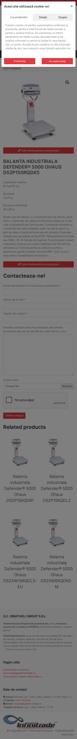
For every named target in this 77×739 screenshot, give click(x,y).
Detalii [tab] (43, 17)
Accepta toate (57, 61)
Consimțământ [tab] (18, 17)
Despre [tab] (63, 17)
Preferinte (20, 61)
